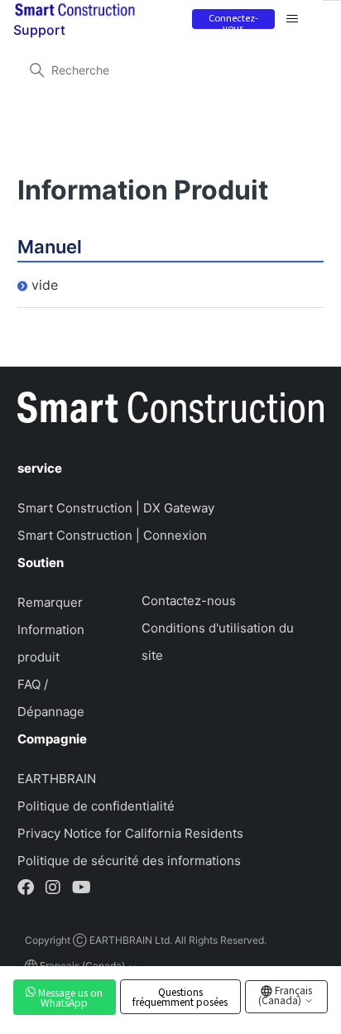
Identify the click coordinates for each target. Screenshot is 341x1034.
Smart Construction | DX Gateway (115, 508)
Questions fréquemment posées (180, 997)
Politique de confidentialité (96, 806)
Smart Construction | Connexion (112, 535)
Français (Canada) (285, 995)
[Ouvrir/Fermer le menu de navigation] (292, 19)
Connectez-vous (233, 20)
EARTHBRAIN (56, 778)
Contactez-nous (189, 600)
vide (44, 285)
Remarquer (50, 602)
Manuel (49, 246)
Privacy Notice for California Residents (130, 833)
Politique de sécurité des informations (129, 860)
